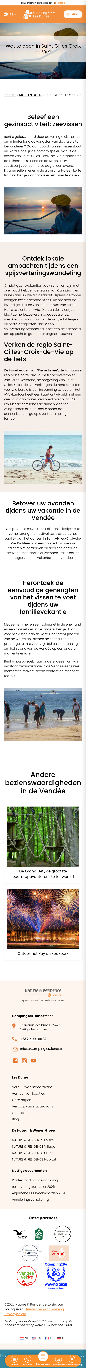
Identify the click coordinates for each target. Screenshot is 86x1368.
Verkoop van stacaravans (32, 1106)
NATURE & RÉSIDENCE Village (33, 1146)
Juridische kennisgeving (44, 1309)
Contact (18, 1112)
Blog (15, 1119)
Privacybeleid (15, 1314)
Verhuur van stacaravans (32, 1087)
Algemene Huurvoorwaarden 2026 (39, 1193)
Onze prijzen (21, 1100)
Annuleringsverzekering (30, 1199)
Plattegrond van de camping (35, 1180)
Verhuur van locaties (28, 1093)
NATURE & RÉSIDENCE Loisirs (33, 1140)
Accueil (10, 95)
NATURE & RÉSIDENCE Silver (32, 1153)
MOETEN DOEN (30, 95)
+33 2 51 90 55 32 (33, 1039)
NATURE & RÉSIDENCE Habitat (34, 1159)
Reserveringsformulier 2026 (33, 1186)
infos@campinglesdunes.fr (41, 1048)
